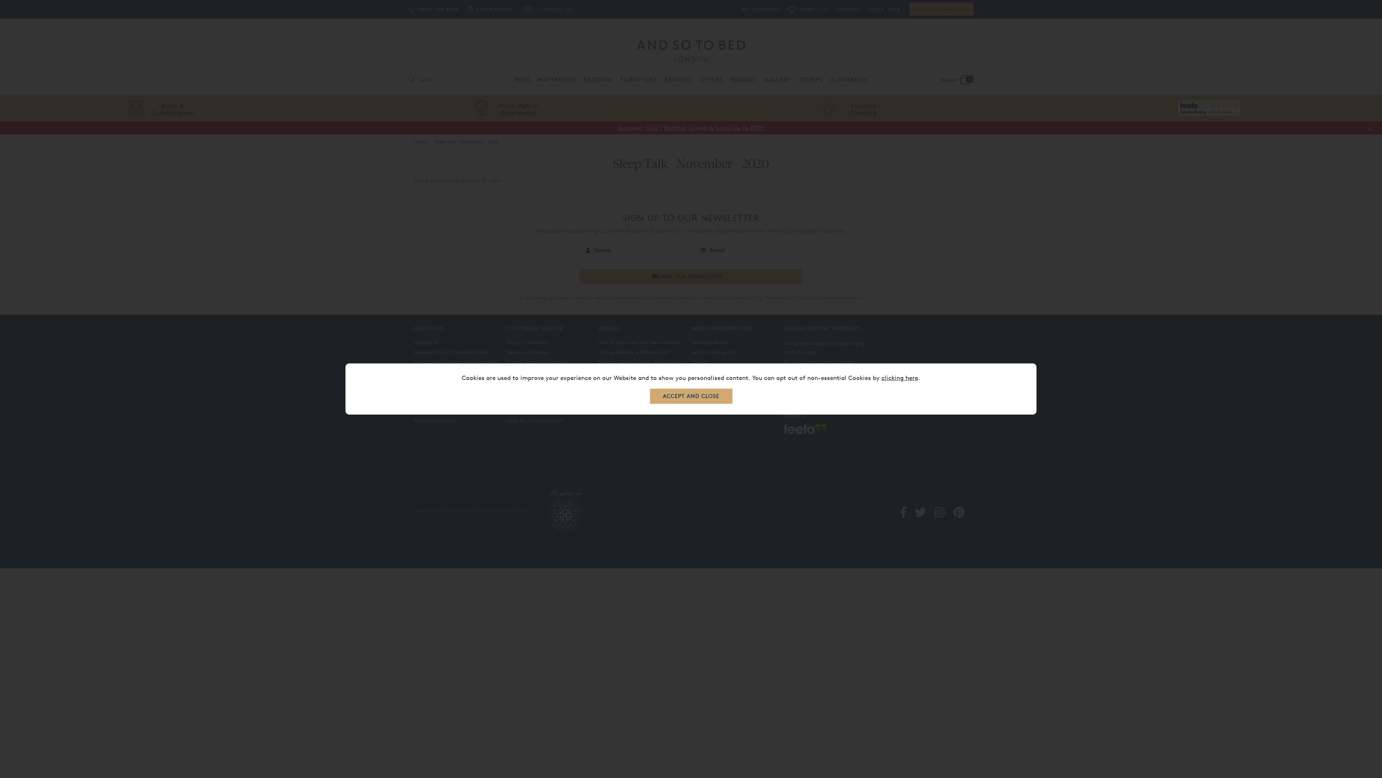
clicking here (899, 377)
